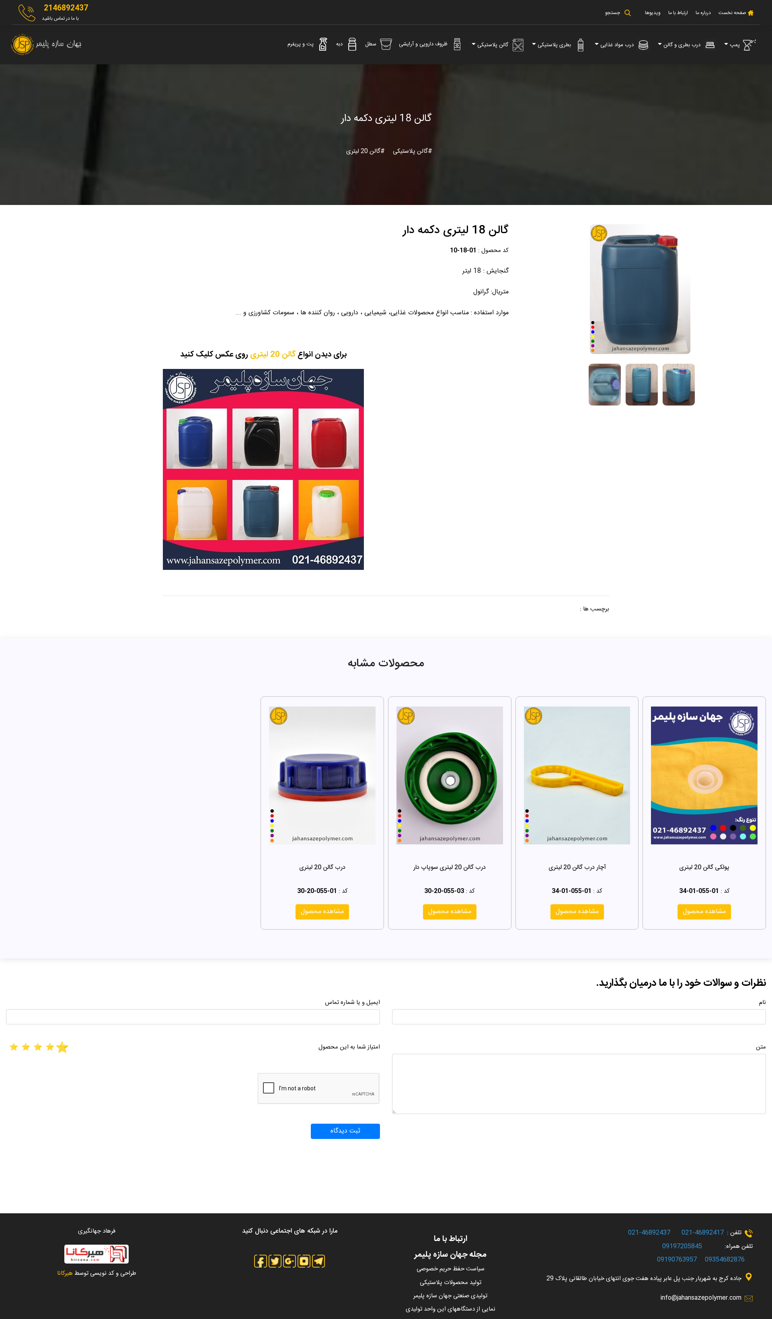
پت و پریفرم (301, 44)
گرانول (481, 292)
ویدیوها (653, 13)
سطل (371, 44)
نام (762, 1002)
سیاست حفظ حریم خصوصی (451, 1269)
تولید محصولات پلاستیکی (450, 1282)
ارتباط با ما (678, 13)
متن (761, 1047)
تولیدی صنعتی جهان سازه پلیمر (450, 1295)
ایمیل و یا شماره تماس (352, 1002)
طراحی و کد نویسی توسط (96, 1273)
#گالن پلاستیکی (411, 151)
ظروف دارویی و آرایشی (424, 44)
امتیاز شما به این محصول (349, 1047)
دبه (340, 44)
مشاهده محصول (704, 911)
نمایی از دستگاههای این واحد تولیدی (450, 1309)
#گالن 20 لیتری (365, 151)
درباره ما (703, 13)
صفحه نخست (731, 13)
